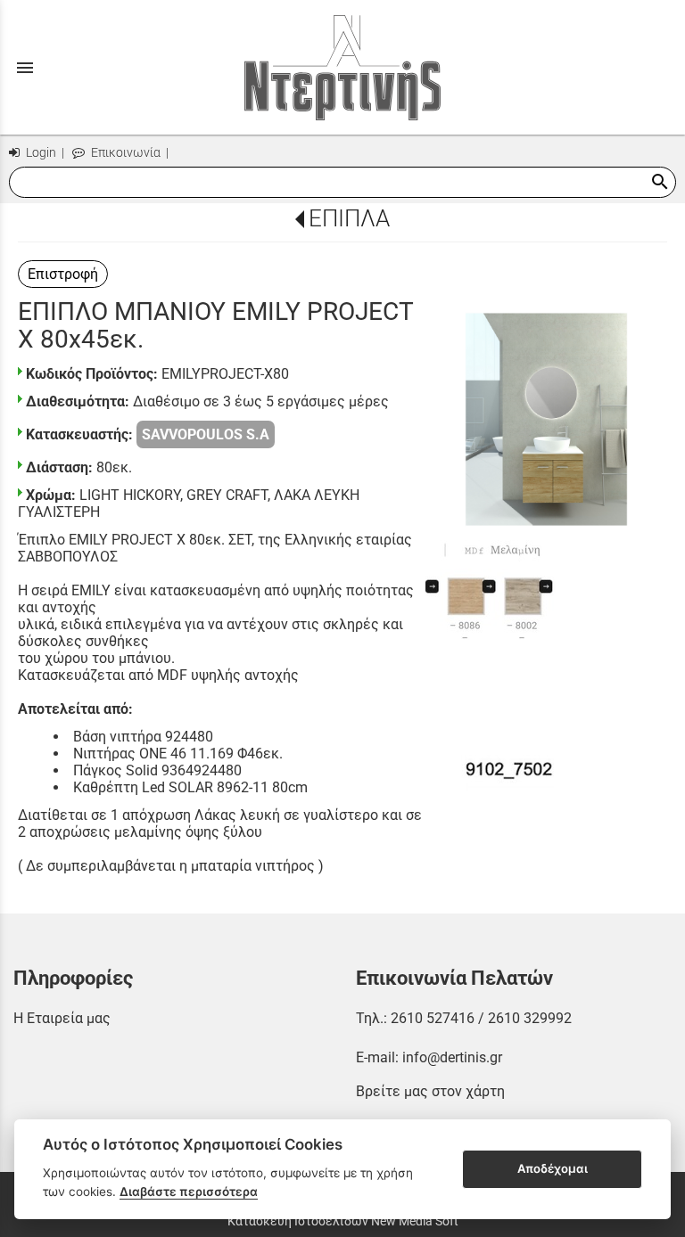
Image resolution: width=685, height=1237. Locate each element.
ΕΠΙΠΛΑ (349, 218)
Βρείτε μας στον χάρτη (430, 1091)
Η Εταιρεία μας (62, 1018)
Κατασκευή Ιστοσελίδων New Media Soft (342, 1221)
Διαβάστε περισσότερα (189, 1191)
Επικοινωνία (124, 152)
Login (39, 152)
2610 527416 (433, 1018)
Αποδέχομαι (552, 1168)
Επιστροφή (63, 274)
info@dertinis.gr (452, 1057)
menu (25, 67)
